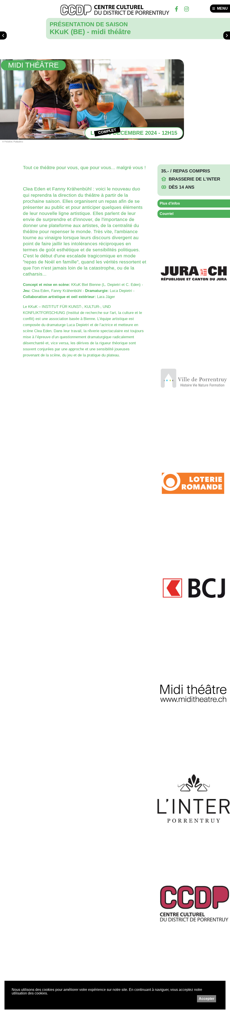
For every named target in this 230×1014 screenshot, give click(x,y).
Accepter (206, 999)
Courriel (166, 214)
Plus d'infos (170, 203)
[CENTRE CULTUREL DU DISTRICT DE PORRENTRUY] (115, 10)
